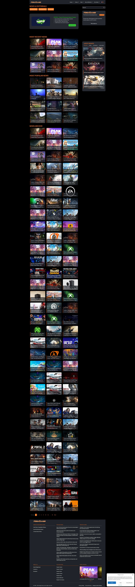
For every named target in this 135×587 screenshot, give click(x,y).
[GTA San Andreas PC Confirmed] (37, 94)
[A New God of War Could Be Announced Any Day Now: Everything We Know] (70, 459)
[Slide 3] (90, 580)
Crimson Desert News (37, 531)
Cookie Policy (120, 585)
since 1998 (102, 14)
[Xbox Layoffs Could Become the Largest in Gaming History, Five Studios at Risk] (70, 249)
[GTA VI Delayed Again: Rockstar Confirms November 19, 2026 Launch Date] (37, 494)
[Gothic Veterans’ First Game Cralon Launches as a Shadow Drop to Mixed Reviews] (37, 412)
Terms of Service (88, 585)
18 (52, 514)
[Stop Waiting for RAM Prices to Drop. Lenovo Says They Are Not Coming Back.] (37, 272)
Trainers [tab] (85, 45)
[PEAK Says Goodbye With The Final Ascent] (54, 43)
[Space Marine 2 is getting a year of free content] (70, 117)
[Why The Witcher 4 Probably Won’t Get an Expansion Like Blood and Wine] (54, 331)
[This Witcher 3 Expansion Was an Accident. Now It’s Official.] (54, 179)
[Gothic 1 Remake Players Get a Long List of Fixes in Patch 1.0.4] (37, 179)
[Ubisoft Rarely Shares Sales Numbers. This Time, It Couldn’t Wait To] (70, 214)
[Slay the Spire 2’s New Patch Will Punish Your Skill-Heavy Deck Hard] (70, 354)
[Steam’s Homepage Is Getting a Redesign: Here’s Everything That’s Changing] (54, 470)
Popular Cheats (59, 573)
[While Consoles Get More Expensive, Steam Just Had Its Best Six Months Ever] (54, 214)
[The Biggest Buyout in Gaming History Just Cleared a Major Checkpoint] (70, 191)
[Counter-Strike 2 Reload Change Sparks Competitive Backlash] (70, 505)
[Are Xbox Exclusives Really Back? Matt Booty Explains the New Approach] (54, 319)
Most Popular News (42, 9)
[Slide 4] (91, 580)
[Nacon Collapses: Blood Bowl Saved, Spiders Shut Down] (37, 237)
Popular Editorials (60, 577)
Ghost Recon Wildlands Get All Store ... (88, 579)
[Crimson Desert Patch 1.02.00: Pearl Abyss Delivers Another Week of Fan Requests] (37, 482)
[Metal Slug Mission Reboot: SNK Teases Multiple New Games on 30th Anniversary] (70, 435)
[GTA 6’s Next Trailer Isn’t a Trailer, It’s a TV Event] (37, 67)
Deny (121, 582)
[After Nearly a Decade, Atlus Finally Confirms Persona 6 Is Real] (37, 331)
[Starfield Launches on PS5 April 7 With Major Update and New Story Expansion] (37, 505)
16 (48, 514)
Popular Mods (59, 571)
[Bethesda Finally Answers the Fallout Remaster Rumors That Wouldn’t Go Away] (54, 202)
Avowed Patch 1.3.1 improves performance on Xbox (89, 547)
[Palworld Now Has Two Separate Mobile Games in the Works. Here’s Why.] (70, 168)
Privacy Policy (81, 585)
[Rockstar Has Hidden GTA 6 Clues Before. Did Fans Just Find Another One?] (54, 55)
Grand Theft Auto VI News (38, 529)
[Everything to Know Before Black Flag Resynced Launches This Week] (54, 261)
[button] (132, 574)
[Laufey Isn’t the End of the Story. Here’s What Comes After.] (54, 191)
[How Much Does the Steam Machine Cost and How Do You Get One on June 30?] (37, 296)
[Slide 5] (92, 580)
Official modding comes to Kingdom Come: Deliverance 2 (90, 549)
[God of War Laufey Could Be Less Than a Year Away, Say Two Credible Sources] (54, 296)
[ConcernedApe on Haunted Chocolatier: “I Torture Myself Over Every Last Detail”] (54, 272)
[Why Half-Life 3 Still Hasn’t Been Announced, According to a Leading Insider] (54, 237)
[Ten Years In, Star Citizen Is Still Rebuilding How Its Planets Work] (70, 43)
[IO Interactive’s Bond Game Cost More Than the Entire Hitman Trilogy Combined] (70, 331)
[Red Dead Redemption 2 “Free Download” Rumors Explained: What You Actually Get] (70, 494)
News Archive (50, 9)
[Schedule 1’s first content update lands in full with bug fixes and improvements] (37, 82)
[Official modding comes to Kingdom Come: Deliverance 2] (70, 105)
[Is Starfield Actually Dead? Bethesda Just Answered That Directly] (70, 202)
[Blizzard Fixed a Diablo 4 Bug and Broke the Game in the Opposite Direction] (70, 377)
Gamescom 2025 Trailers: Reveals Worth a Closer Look (67, 542)
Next (55, 514)
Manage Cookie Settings (97, 585)
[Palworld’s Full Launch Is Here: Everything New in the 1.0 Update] (54, 249)
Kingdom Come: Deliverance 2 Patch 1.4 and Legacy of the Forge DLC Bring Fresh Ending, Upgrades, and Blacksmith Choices (67, 535)
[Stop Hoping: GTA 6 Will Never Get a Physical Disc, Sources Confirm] (37, 249)
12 (45, 514)
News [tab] (90, 45)
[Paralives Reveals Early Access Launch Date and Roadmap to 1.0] (37, 389)
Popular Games (59, 567)
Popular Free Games (60, 579)
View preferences (129, 582)
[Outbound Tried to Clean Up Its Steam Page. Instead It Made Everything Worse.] (37, 365)
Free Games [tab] (101, 45)
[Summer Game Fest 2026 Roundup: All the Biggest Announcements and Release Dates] (37, 319)
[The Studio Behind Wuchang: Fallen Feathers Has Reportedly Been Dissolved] (54, 459)
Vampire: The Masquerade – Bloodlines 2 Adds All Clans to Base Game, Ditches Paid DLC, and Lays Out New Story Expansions (67, 549)
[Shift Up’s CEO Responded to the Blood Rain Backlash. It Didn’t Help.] (37, 168)
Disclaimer (35, 571)
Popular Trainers (60, 569)
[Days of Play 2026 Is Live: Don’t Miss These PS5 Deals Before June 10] (70, 342)
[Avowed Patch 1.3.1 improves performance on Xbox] (54, 105)
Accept (112, 582)
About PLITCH (72, 25)
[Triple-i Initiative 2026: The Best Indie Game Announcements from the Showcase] (37, 459)
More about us (94, 23)
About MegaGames (36, 567)
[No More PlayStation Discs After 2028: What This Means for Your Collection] (37, 261)
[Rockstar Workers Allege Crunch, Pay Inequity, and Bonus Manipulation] (70, 226)
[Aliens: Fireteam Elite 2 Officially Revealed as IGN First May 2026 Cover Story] (70, 400)
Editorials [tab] (95, 45)
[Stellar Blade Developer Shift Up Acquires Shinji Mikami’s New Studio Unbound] (54, 482)
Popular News (59, 575)
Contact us (35, 569)
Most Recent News (33, 9)
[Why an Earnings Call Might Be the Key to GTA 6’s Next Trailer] (37, 191)
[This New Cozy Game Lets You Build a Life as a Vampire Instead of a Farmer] (37, 226)
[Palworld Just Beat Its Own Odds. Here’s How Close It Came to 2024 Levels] (54, 226)
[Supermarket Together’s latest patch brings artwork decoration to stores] (37, 105)
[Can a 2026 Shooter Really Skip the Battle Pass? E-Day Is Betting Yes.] (70, 67)
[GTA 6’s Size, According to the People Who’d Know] (37, 214)
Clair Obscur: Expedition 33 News (39, 527)
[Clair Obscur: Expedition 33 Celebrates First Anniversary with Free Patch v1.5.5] (37, 435)
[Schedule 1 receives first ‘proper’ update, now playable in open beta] (70, 82)
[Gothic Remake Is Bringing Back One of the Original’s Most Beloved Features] (54, 67)
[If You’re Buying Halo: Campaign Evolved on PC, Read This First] (70, 179)
